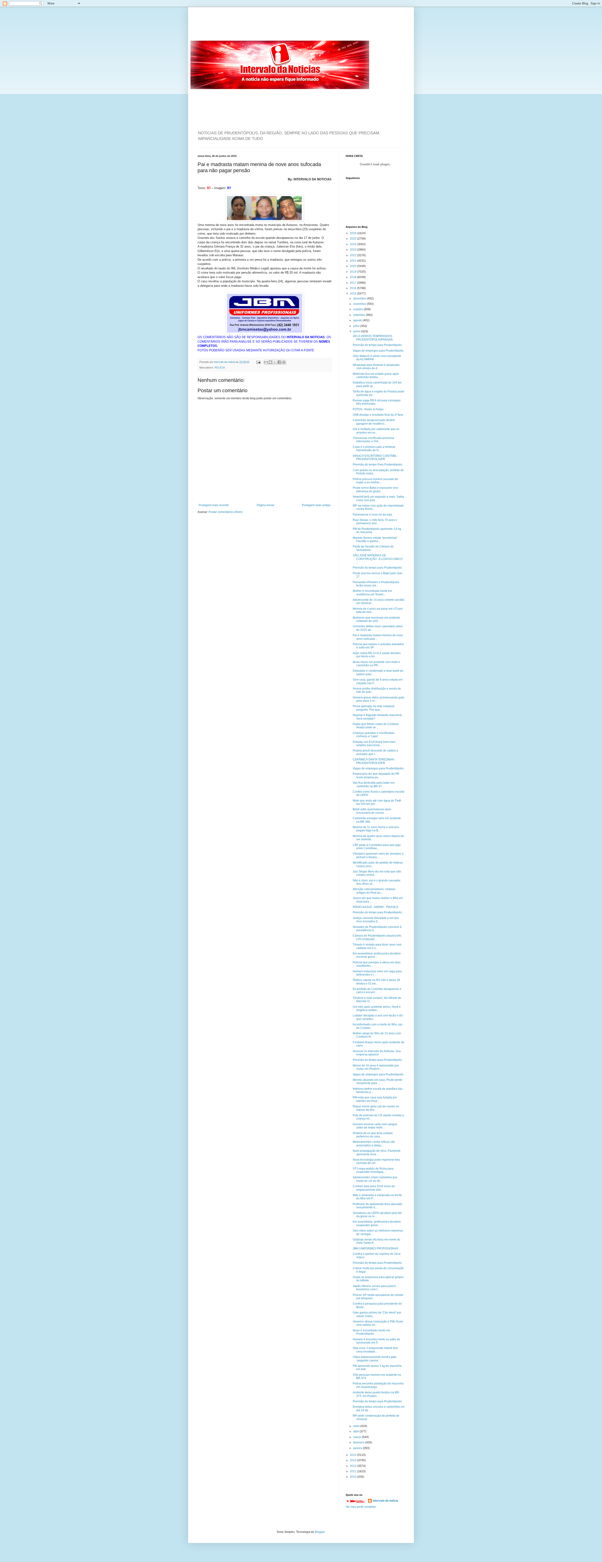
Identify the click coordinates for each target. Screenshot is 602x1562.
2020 (353, 266)
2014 (353, 1455)
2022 (353, 255)
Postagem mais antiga (316, 505)
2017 (353, 282)
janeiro (358, 1448)
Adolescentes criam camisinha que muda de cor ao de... (375, 1179)
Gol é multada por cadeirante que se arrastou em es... (376, 430)
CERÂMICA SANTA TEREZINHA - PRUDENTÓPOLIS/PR (374, 761)
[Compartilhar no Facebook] (279, 362)
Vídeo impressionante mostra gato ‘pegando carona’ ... (374, 1358)
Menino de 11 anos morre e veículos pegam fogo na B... (376, 829)
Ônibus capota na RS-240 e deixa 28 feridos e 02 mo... (376, 981)
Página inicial (265, 505)
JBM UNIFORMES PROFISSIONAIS (375, 1248)
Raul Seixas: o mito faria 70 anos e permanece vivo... (375, 521)
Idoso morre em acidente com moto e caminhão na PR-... (376, 663)
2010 (353, 1476)
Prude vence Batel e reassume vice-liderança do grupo (376, 489)
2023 (353, 249)
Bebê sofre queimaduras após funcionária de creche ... (372, 811)
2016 (353, 288)
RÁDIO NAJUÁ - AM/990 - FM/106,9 (375, 907)
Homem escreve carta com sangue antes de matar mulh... (375, 1126)
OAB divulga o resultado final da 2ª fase (378, 414)
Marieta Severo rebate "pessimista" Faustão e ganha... (375, 539)
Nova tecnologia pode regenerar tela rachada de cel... (376, 1161)
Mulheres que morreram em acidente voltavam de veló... (376, 619)
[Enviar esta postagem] (258, 361)
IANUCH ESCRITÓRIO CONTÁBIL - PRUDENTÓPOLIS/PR (375, 457)
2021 (353, 260)
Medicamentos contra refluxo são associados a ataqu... (374, 1143)
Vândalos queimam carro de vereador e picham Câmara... (378, 855)
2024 (353, 244)
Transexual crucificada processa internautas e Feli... (373, 439)
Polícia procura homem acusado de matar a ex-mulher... (375, 480)
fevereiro (359, 1442)
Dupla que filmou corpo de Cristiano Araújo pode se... (376, 725)
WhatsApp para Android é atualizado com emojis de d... (376, 366)
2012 (353, 1466)
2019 (353, 271)
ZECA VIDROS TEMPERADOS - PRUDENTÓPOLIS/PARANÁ (373, 337)
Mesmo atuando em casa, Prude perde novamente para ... (377, 1081)
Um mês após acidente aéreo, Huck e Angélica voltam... (377, 1008)
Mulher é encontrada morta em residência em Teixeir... (372, 592)
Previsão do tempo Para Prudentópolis (377, 464)
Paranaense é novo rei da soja (372, 514)
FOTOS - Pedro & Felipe (368, 409)
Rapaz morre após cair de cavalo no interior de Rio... (376, 1108)
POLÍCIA (220, 367)
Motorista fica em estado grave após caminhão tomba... (376, 375)
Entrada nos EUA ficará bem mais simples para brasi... (374, 743)
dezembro (360, 298)
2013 (353, 1460)
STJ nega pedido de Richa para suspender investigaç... (373, 1170)
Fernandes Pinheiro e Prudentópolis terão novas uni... (376, 584)
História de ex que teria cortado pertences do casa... (373, 1135)
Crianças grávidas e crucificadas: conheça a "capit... (374, 734)
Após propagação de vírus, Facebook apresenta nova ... (376, 1152)
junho (357, 331)
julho (356, 326)
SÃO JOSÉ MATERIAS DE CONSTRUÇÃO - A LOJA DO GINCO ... (378, 559)
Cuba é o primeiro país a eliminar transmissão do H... (374, 448)
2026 (353, 233)
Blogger (320, 1532)
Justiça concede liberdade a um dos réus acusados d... (376, 919)
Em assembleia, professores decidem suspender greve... (377, 1223)
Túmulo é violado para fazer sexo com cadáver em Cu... (377, 946)
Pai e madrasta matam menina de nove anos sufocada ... (378, 637)
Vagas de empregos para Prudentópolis (378, 350)
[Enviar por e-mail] (266, 362)
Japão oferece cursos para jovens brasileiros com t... (374, 1287)
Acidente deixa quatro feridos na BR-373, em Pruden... (376, 1394)
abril (356, 1431)
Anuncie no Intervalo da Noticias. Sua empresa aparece (377, 1053)
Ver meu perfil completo (361, 1506)
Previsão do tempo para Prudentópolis (377, 345)
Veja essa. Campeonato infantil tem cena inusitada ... (375, 1349)
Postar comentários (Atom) (225, 512)
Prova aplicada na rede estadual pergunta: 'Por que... (373, 708)
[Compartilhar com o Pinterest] (283, 362)
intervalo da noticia (225, 361)
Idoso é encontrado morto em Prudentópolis (371, 1332)
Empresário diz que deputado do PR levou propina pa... (376, 775)
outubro (358, 309)
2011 (353, 1471)
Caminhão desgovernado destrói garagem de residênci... (374, 422)
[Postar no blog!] (270, 362)
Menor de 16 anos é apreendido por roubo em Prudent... (376, 1067)
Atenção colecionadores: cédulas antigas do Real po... (374, 891)
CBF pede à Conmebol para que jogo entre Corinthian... (377, 846)
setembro (359, 315)
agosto (358, 320)
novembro (360, 304)
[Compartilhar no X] (275, 362)
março (357, 1437)
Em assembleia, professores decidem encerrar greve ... (377, 955)
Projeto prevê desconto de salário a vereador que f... (375, 752)
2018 (353, 277)
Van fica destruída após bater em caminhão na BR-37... (374, 784)
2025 (353, 238)
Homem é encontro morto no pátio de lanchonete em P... (376, 1341)
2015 (353, 293)
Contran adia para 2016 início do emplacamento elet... (374, 1188)
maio (356, 1426)
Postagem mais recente (214, 505)
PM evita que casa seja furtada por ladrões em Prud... (375, 1099)
